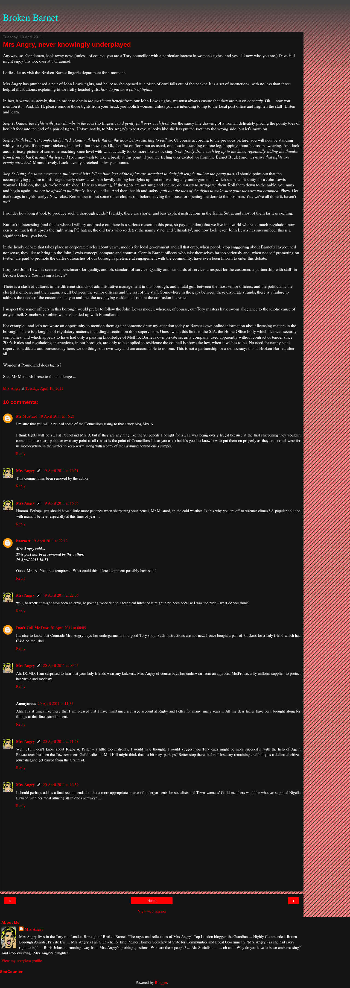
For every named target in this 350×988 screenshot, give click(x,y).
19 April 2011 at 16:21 (57, 416)
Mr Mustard (26, 416)
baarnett (23, 541)
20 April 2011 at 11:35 (55, 703)
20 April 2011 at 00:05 (68, 627)
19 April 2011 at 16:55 (60, 503)
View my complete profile (21, 960)
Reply (20, 453)
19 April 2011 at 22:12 (50, 540)
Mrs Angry (25, 470)
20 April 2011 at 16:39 (60, 784)
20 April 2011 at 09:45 (60, 665)
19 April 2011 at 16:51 (60, 470)
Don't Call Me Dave (32, 628)
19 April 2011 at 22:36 (60, 595)
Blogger (161, 982)
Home (151, 901)
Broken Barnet (30, 17)
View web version (152, 911)
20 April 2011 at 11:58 (60, 741)
